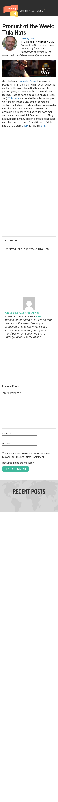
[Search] (45, 9)
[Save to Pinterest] (3, 404)
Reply (39, 316)
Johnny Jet (27, 39)
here (26, 125)
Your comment (11, 393)
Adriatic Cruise (28, 81)
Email (6, 443)
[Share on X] (3, 397)
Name (6, 433)
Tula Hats (13, 98)
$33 (43, 125)
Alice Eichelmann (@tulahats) (22, 313)
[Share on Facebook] (3, 390)
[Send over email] (3, 411)
